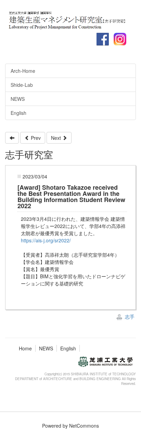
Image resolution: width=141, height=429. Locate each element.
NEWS (46, 348)
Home (25, 348)
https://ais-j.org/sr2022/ (46, 240)
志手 (129, 316)
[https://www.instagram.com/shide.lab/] (69, 18)
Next (56, 137)
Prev (35, 137)
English (68, 348)
